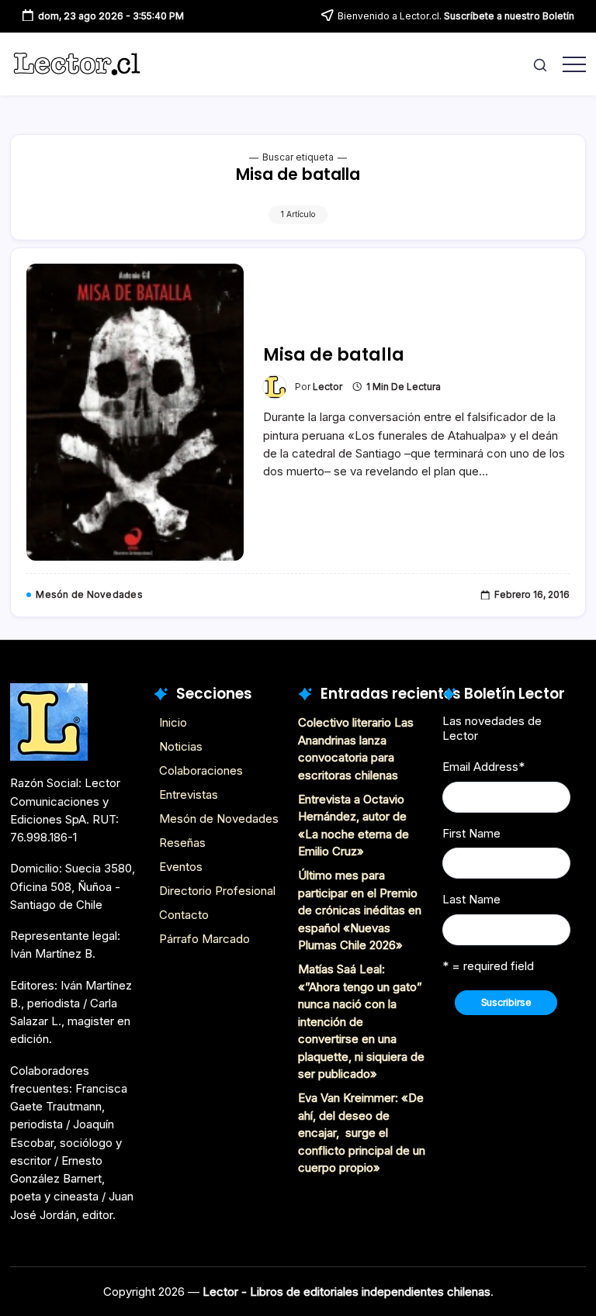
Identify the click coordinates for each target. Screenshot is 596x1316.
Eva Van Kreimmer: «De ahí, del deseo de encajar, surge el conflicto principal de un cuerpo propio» (361, 1132)
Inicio (173, 722)
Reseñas (182, 842)
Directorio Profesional (217, 890)
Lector (327, 387)
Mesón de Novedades (219, 818)
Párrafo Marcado (204, 938)
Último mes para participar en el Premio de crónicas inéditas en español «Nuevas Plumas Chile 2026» (359, 910)
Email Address (483, 766)
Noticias (181, 746)
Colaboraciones (201, 770)
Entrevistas (188, 794)
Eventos (181, 866)
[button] (540, 64)
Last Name (471, 899)
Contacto (184, 914)
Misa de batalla (333, 355)
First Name (471, 833)
